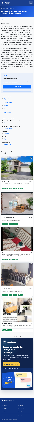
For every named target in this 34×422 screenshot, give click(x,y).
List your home (17, 86)
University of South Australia (11, 126)
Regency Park (7, 144)
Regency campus (8, 139)
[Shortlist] (31, 158)
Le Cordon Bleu (6, 142)
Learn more (17, 90)
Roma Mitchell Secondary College (12, 121)
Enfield (6, 105)
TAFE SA (6, 133)
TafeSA (4, 131)
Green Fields (7, 112)
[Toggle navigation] (31, 2)
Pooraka (6, 109)
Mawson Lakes (8, 102)
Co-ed (5, 123)
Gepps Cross (7, 99)
